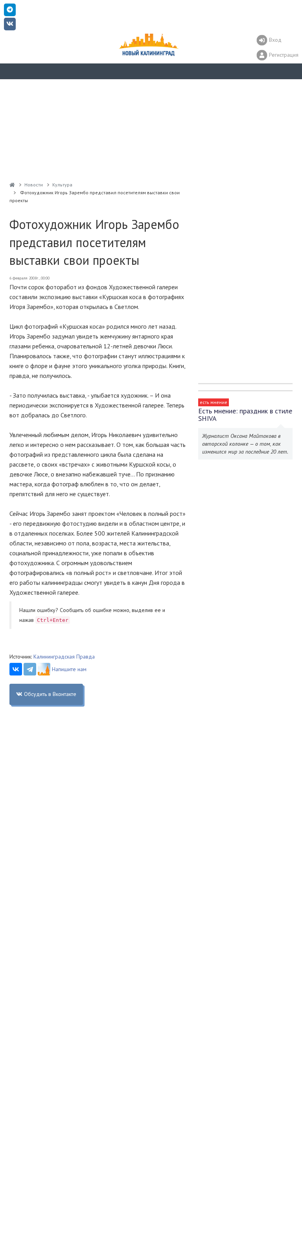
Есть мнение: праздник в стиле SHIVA (245, 414)
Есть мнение (213, 402)
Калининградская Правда (64, 656)
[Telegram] (30, 669)
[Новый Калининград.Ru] (12, 185)
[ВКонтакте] (15, 669)
